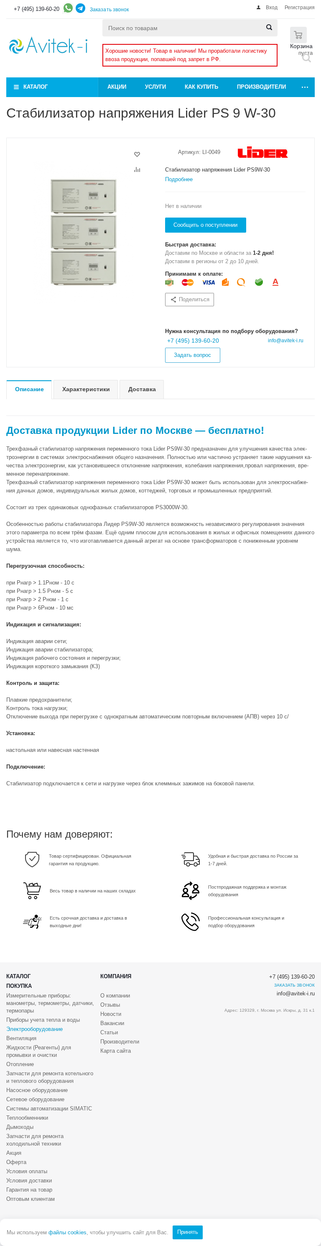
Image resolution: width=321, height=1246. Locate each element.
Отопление (20, 1064)
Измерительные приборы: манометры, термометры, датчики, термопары (50, 1003)
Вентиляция (21, 1038)
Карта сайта (115, 1051)
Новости (110, 1014)
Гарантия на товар (29, 1190)
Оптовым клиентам (30, 1199)
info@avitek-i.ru (285, 341)
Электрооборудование (34, 1029)
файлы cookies (67, 1232)
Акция (13, 1153)
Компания (115, 976)
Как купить (201, 87)
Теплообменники (27, 1118)
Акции (116, 87)
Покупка (19, 986)
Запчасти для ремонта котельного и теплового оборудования (49, 1077)
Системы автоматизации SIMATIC (49, 1108)
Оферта (16, 1162)
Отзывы (110, 1005)
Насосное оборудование (37, 1090)
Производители (261, 87)
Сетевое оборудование (35, 1099)
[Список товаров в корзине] (298, 34)
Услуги (155, 87)
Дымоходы (19, 1127)
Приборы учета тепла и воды (43, 1020)
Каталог (35, 87)
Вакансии (112, 1023)
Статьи (109, 1032)
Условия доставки (29, 1180)
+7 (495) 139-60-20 (36, 9)
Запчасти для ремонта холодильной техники (35, 1140)
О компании (115, 995)
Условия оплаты (26, 1171)
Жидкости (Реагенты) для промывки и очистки (38, 1051)
